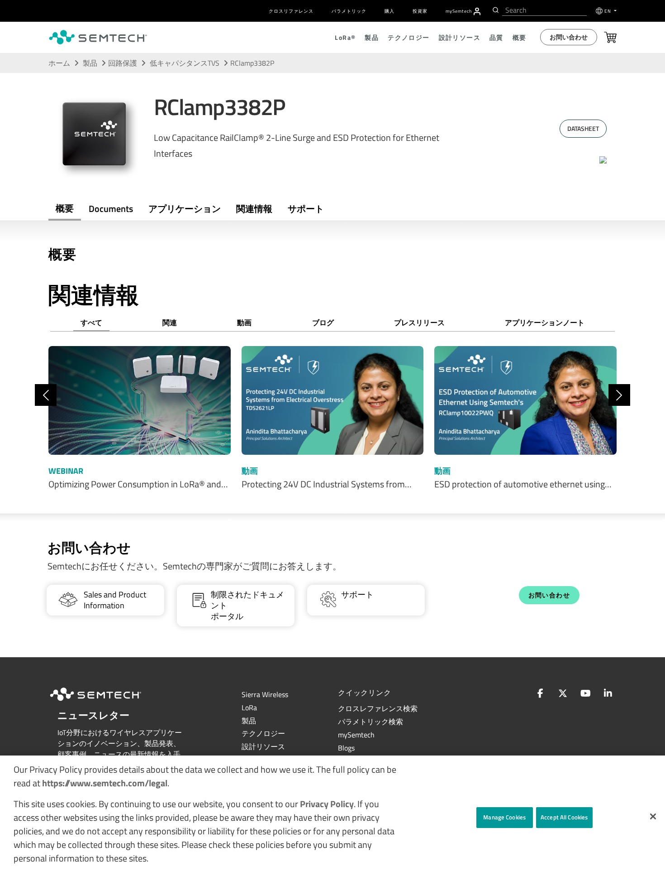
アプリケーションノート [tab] (544, 322)
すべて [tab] (91, 322)
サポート (306, 209)
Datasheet (583, 128)
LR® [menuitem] (345, 37)
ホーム (59, 63)
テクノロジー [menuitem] (408, 37)
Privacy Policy (327, 804)
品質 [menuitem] (496, 37)
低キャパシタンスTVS (185, 63)
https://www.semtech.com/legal (104, 783)
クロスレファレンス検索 (378, 708)
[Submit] (494, 10)
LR (249, 707)
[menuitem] (477, 11)
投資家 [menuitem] (420, 11)
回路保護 (122, 63)
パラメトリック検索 (370, 721)
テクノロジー (263, 733)
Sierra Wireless (265, 694)
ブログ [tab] (323, 322)
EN (608, 11)
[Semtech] (105, 702)
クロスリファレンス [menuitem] (291, 11)
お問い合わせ (569, 37)
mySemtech (356, 734)
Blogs (346, 747)
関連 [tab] (169, 322)
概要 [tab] (65, 208)
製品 (90, 63)
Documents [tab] (111, 209)
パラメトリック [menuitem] (349, 11)
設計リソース (263, 746)
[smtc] (97, 37)
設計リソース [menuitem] (459, 37)
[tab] (254, 209)
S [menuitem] (459, 11)
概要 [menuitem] (520, 37)
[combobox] (544, 10)
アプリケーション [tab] (184, 209)
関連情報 (254, 209)
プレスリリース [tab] (419, 322)
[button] (653, 816)
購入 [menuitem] (389, 11)
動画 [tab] (244, 322)
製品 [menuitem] (372, 37)
